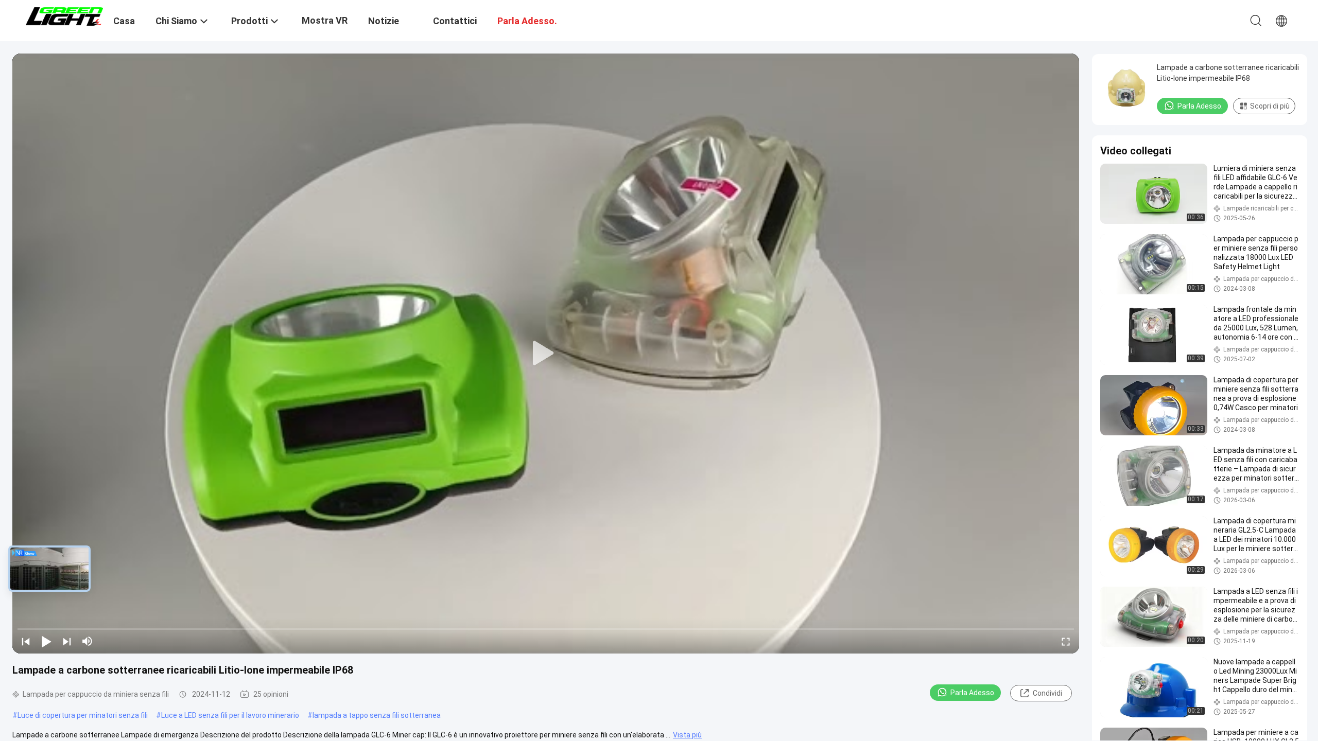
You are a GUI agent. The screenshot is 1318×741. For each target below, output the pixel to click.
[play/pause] (46, 641)
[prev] (25, 641)
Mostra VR (325, 20)
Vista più (687, 735)
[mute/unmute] (87, 641)
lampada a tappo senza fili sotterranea (377, 715)
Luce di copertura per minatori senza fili (83, 715)
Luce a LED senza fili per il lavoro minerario (230, 715)
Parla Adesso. (973, 693)
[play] (546, 353)
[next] (67, 641)
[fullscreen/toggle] (1065, 641)
